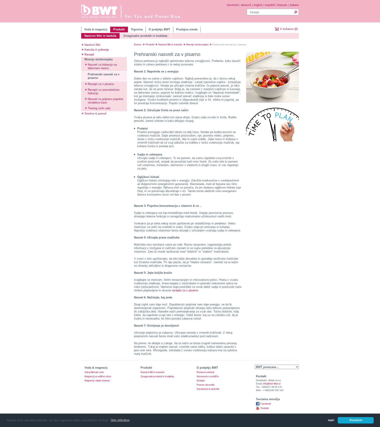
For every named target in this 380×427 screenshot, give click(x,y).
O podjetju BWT (159, 29)
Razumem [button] (355, 420)
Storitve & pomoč (95, 113)
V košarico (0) (289, 29)
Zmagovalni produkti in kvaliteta (145, 35)
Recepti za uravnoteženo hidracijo (103, 91)
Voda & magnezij (95, 29)
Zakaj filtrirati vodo (94, 372)
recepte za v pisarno (185, 290)
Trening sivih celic (99, 108)
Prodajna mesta (186, 29)
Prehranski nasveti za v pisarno (103, 76)
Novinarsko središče (208, 376)
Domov (138, 44)
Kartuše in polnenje (96, 49)
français (282, 5)
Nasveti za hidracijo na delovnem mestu (102, 66)
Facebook (265, 403)
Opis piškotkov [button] (120, 420)
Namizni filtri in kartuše (100, 35)
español (270, 5)
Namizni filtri (92, 44)
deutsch (246, 5)
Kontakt (201, 380)
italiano (294, 5)
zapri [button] (331, 420)
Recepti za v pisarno (101, 84)
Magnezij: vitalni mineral (97, 380)
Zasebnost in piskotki (208, 389)
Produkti (119, 29)
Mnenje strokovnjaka (98, 59)
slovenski (233, 5)
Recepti (89, 54)
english (258, 5)
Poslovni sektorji (205, 372)
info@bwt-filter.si (271, 383)
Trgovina (137, 29)
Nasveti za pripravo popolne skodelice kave (105, 100)
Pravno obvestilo (205, 385)
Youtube (264, 408)
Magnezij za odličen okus (97, 376)
